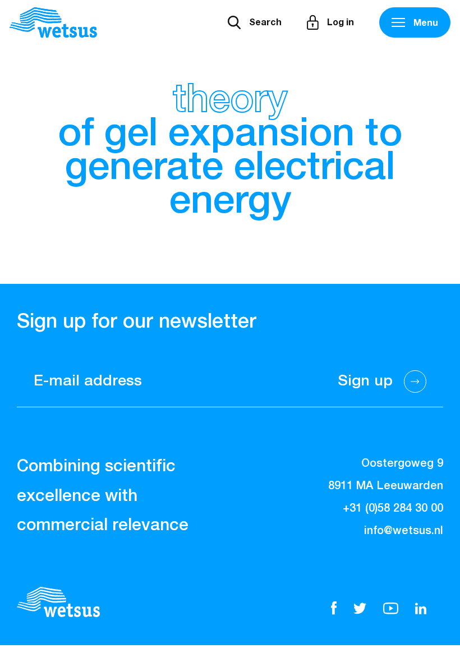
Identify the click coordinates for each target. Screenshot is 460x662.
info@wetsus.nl (403, 530)
